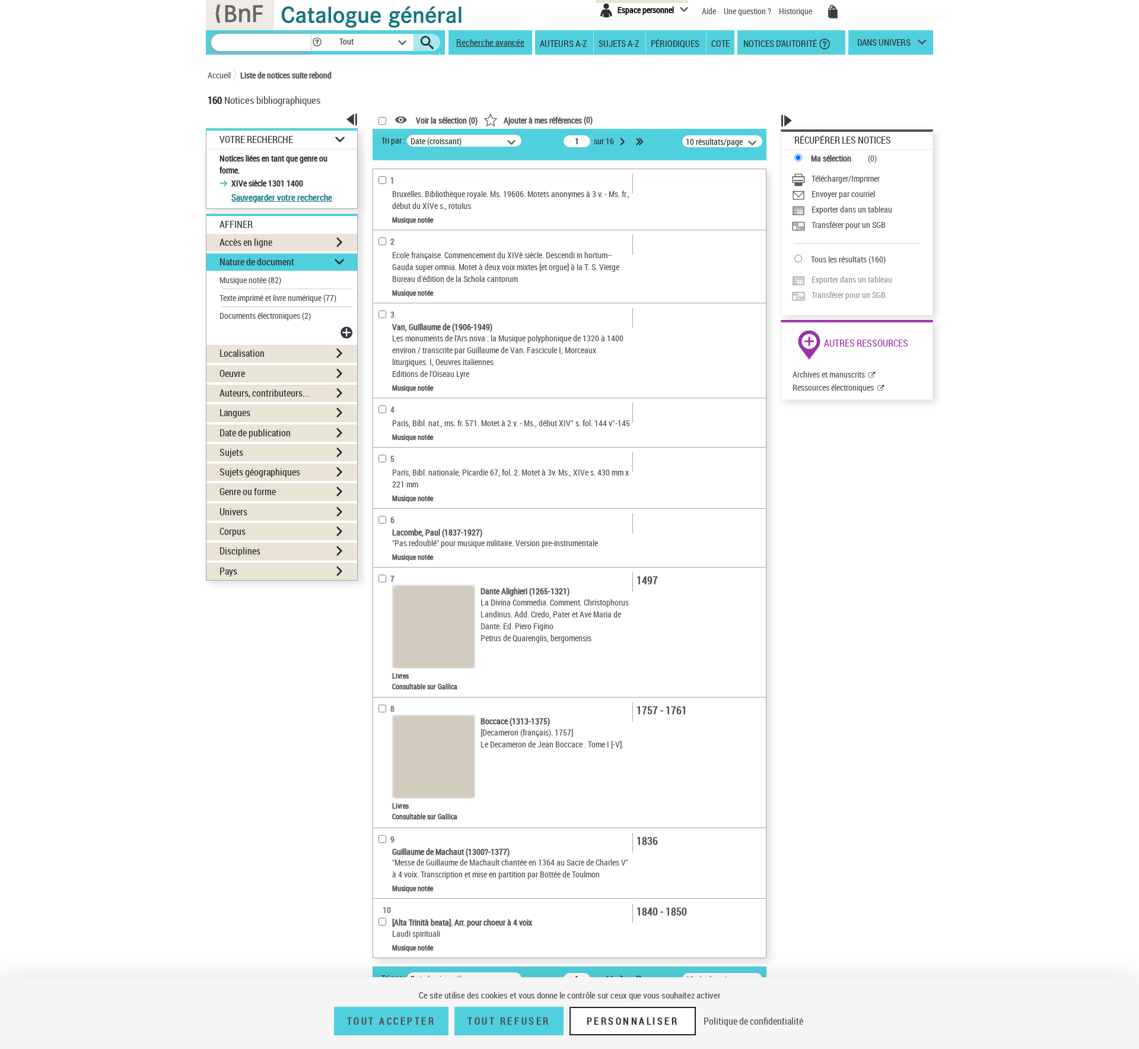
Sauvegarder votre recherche (281, 197)
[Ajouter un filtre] (348, 332)
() (548, 119)
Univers (233, 511)
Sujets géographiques (259, 471)
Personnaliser (633, 1021)
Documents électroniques (265, 315)
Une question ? (748, 11)
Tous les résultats (839, 259)
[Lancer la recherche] (427, 43)
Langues (234, 412)
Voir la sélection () (447, 120)
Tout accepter (391, 1021)
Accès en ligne (245, 242)
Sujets (231, 452)
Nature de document (256, 261)
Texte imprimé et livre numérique (277, 297)
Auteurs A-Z (563, 43)
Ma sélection (831, 158)
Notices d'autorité (779, 43)
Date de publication (255, 432)
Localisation (242, 353)
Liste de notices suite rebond (286, 75)
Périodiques (675, 43)
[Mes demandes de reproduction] (833, 12)
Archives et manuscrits (829, 374)
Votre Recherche (256, 140)
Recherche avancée (490, 42)
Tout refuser (508, 1021)
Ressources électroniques (833, 387)
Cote (720, 43)
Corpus (232, 531)
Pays (228, 571)
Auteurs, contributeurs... (264, 393)
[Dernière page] (640, 141)
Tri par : (393, 140)
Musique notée (250, 280)
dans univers (884, 45)
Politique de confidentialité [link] (753, 1021)
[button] (316, 42)
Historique (796, 11)
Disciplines (239, 550)
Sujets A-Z (619, 43)
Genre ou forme (247, 491)
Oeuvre (232, 373)
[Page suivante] (623, 141)
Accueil (219, 75)
